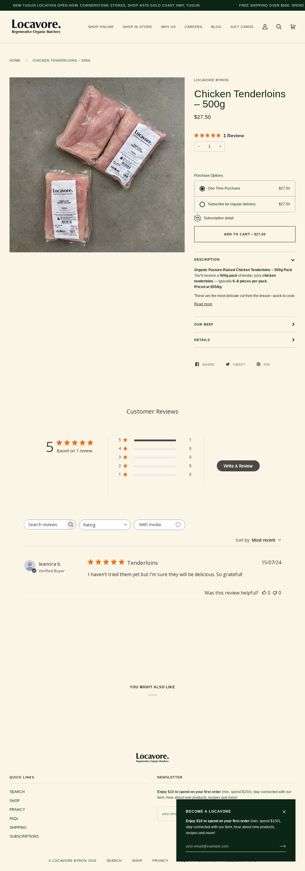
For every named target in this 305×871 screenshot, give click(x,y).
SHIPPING (18, 827)
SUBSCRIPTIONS (24, 836)
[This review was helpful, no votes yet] (264, 592)
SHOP (15, 801)
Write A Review (238, 466)
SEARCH (17, 792)
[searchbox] (44, 524)
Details (202, 340)
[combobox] (105, 525)
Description (207, 259)
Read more (203, 304)
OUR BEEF (204, 324)
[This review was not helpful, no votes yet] (275, 592)
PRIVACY (17, 810)
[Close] (286, 809)
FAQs (14, 819)
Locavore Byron (211, 80)
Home (15, 60)
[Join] (278, 846)
